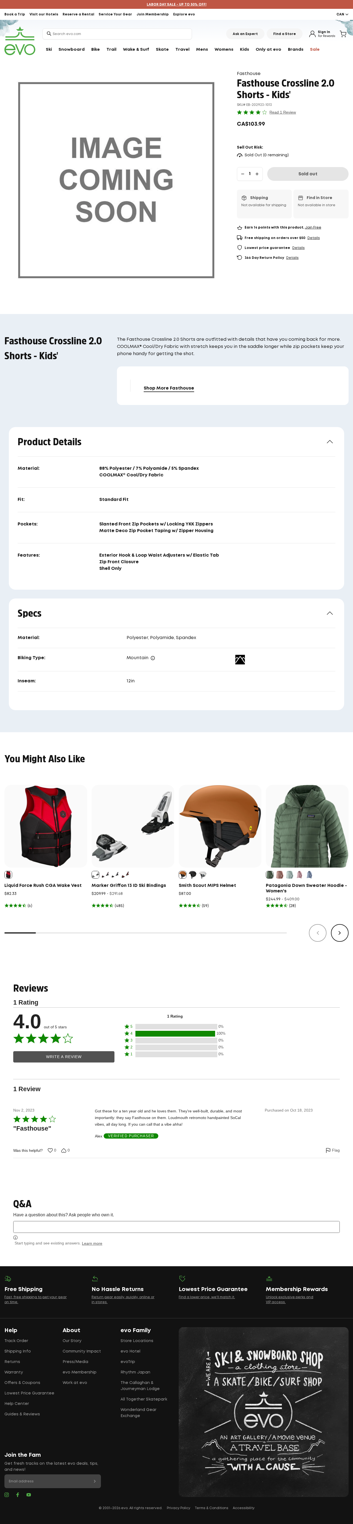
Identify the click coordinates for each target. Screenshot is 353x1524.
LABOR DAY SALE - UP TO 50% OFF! (177, 4)
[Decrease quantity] (242, 174)
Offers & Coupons (22, 1383)
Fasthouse (249, 74)
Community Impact (82, 1351)
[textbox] (176, 1227)
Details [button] (313, 238)
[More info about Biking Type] (153, 658)
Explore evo (184, 14)
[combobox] (117, 33)
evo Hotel (130, 1351)
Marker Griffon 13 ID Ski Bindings (129, 886)
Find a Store (284, 34)
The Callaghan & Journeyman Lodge (140, 1386)
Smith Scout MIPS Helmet (207, 886)
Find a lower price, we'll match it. (207, 1297)
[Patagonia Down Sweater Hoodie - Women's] (307, 826)
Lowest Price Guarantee (29, 1393)
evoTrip (128, 1362)
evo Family (136, 1330)
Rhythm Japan (135, 1372)
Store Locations (137, 1341)
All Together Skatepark (144, 1399)
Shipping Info (17, 1351)
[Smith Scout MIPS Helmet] (220, 826)
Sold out (307, 174)
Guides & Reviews (22, 1414)
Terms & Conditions (211, 1508)
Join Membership (153, 14)
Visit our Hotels (44, 14)
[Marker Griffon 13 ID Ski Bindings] (133, 826)
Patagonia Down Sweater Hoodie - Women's (306, 888)
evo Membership (80, 1372)
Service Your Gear (115, 14)
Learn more (92, 1243)
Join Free (313, 227)
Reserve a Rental (78, 14)
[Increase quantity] (257, 174)
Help (10, 1330)
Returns (12, 1362)
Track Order (16, 1341)
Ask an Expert (245, 34)
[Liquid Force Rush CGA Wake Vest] (45, 826)
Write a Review (64, 1057)
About (71, 1330)
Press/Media (75, 1362)
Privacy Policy (178, 1508)
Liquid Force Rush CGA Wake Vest (43, 886)
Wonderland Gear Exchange (138, 1413)
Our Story (72, 1341)
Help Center (16, 1403)
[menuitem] (48, 49)
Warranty (13, 1372)
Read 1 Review (282, 112)
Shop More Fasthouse (169, 388)
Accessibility (244, 1508)
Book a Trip (14, 14)
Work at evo (75, 1383)
